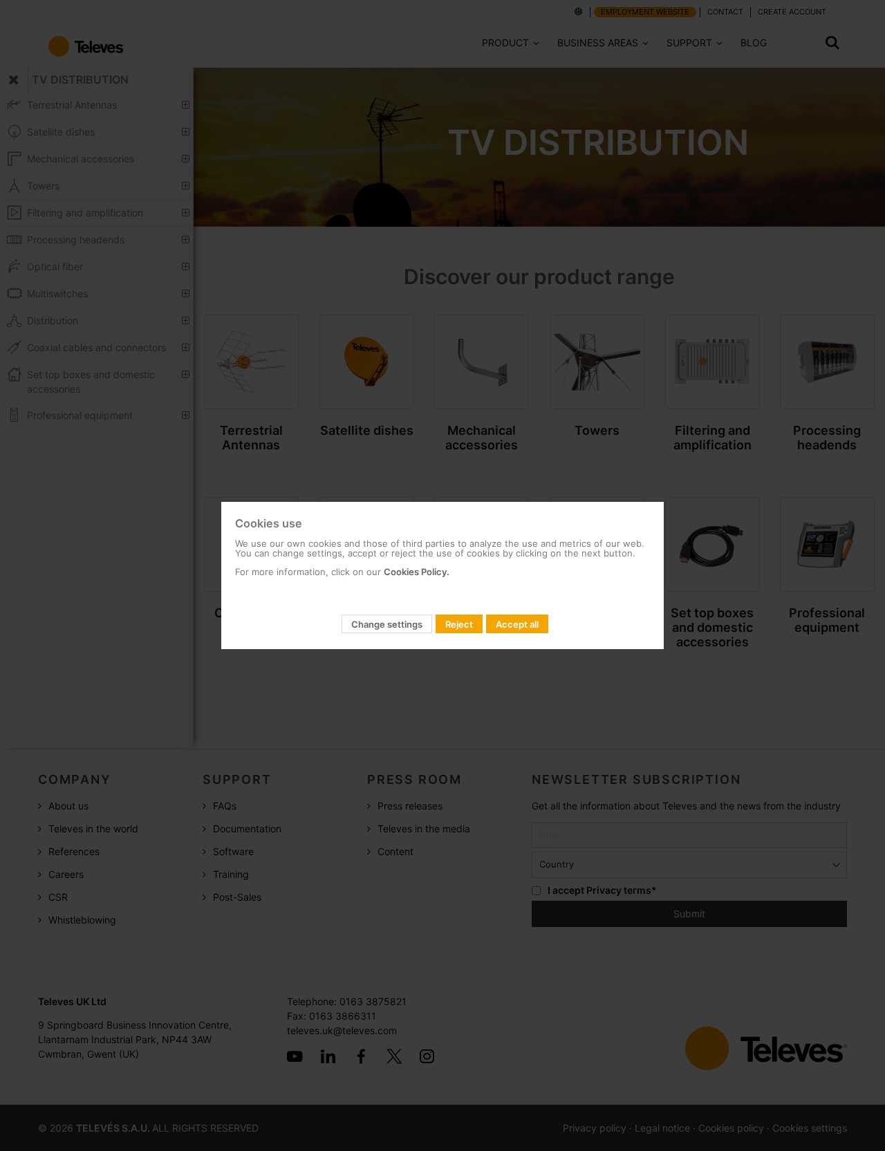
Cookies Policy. (416, 571)
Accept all (517, 624)
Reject (459, 624)
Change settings (386, 624)
